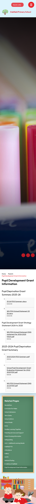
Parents (10, 274)
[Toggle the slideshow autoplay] (33, 255)
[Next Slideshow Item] (28, 255)
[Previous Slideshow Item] (23, 255)
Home (4, 274)
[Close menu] (31, 5)
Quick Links (17, 5)
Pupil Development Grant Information (14, 276)
